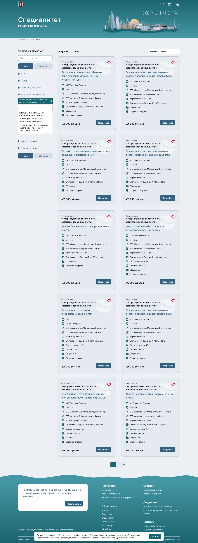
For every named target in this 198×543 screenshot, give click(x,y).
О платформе (108, 490)
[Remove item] (51, 101)
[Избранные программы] (169, 4)
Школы (105, 510)
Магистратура (108, 521)
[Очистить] (50, 58)
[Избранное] (109, 63)
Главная (21, 39)
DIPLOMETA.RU (24, 540)
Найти (25, 66)
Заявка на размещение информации (118, 497)
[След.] (123, 464)
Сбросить (43, 66)
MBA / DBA (106, 529)
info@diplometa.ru (157, 526)
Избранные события (152, 493)
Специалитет (108, 518)
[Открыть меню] (177, 4)
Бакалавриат (107, 514)
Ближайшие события (152, 490)
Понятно (155, 536)
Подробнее (103, 123)
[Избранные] (162, 4)
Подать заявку (74, 504)
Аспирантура (107, 525)
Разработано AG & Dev (171, 540)
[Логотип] (21, 4)
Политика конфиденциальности (157, 506)
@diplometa (157, 529)
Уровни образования (111, 493)
